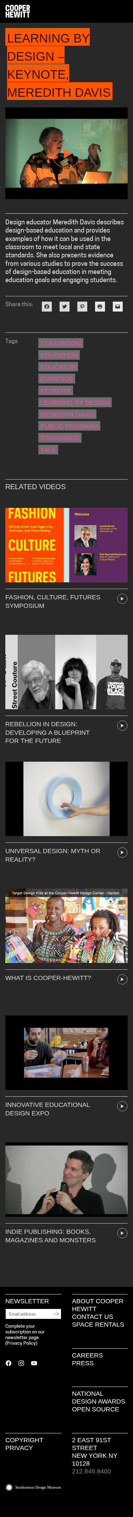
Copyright (24, 1440)
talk (48, 450)
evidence (56, 378)
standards (59, 438)
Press (83, 1363)
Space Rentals (98, 1324)
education (59, 355)
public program (69, 426)
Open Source (95, 1409)
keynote (55, 390)
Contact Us (92, 1316)
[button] (125, 11)
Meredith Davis (67, 414)
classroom (60, 343)
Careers (87, 1355)
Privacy (19, 1447)
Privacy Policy (21, 1343)
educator (58, 367)
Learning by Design (75, 402)
